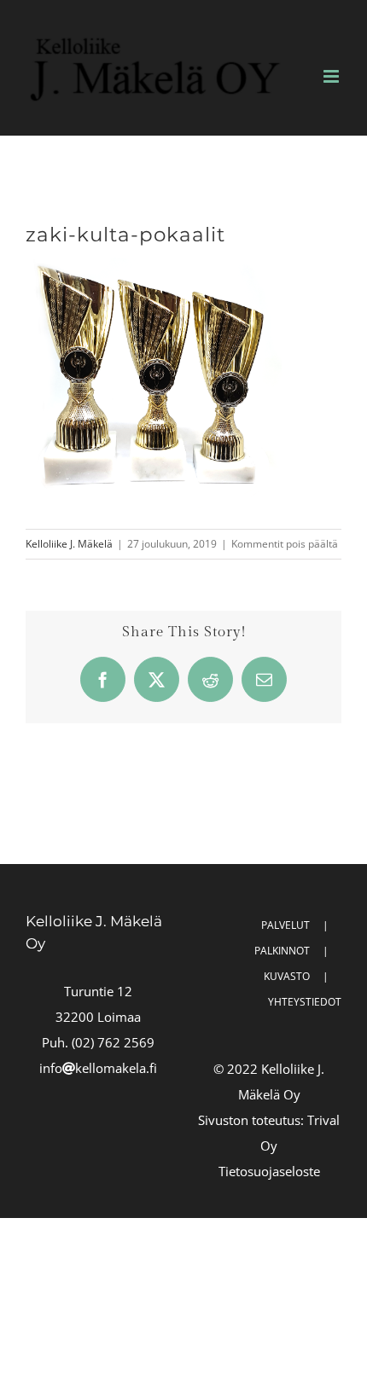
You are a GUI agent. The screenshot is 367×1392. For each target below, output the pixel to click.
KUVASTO (287, 976)
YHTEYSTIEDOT (304, 1002)
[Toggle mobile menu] (332, 76)
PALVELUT (285, 925)
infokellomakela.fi (98, 1067)
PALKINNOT (282, 950)
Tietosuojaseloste (269, 1171)
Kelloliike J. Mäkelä (69, 543)
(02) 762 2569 (113, 1042)
